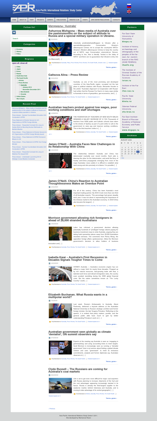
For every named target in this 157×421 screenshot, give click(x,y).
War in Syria (20, 99)
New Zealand (25, 92)
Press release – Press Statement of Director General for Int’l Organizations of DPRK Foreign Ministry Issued (29, 133)
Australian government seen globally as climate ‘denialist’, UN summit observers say (79, 333)
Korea (19, 71)
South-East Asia (22, 76)
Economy (20, 49)
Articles (21, 80)
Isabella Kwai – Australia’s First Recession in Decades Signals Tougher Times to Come (77, 258)
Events (85, 20)
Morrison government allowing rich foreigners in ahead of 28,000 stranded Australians (80, 219)
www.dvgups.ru (130, 130)
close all (23, 63)
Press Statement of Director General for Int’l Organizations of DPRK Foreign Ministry (25, 121)
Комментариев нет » (94, 97)
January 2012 (27, 87)
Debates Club (74, 20)
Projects (40, 20)
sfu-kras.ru (128, 112)
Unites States (21, 96)
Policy (19, 54)
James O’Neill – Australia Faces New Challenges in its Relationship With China (81, 145)
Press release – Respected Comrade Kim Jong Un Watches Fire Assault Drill (28, 153)
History (19, 51)
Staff (32, 20)
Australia (24, 85)
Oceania (23, 94)
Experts (50, 20)
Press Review (23, 83)
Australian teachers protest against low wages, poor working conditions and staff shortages (82, 108)
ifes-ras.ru (128, 91)
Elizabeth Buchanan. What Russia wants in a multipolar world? (77, 296)
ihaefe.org (128, 65)
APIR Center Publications (100, 20)
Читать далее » (111, 67)
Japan (19, 69)
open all (15, 63)
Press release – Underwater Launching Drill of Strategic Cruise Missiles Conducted (26, 158)
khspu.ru (127, 42)
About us (23, 20)
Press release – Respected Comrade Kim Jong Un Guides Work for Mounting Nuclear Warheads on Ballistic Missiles (28, 127)
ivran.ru (126, 80)
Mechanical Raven (85, 418)
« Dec (122, 158)
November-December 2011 (32, 89)
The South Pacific (22, 78)
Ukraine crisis (102, 62)
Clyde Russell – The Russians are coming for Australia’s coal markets (77, 370)
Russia (19, 74)
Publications (61, 20)
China (18, 67)
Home (14, 20)
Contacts (116, 20)
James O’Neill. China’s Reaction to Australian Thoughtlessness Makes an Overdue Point (78, 182)
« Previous (51, 408)
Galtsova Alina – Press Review (68, 74)
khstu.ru (127, 101)
